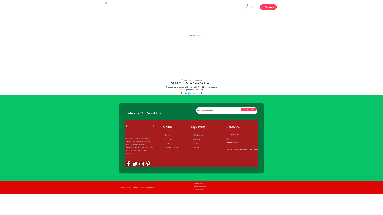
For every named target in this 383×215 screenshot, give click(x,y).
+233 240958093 (233, 134)
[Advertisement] (191, 63)
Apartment (169, 139)
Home (160, 7)
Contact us (204, 7)
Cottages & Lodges (171, 148)
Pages (193, 7)
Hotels (167, 143)
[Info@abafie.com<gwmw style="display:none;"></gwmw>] (228, 139)
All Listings (182, 7)
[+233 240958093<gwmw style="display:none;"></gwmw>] (228, 131)
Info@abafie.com (232, 142)
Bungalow (168, 135)
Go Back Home (191, 93)
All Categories (170, 7)
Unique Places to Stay (172, 131)
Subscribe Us (248, 109)
